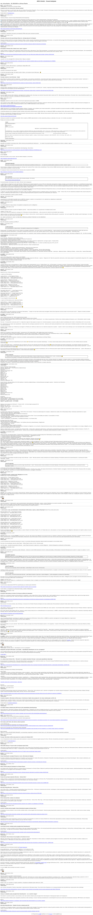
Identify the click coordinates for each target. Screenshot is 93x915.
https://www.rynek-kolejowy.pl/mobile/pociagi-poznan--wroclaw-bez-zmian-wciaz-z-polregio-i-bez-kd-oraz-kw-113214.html (27, 90)
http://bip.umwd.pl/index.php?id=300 (8, 116)
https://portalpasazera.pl (6, 605)
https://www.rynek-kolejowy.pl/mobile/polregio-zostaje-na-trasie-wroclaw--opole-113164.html (21, 82)
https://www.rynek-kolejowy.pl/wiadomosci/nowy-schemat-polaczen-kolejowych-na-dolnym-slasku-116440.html (24, 772)
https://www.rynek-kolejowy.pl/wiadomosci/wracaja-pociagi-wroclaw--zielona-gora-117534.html (21, 793)
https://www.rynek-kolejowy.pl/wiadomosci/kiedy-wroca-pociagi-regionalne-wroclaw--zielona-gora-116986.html (24, 782)
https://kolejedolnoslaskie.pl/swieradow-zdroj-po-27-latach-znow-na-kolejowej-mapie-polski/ (21, 751)
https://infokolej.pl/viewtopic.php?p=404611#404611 (12, 613)
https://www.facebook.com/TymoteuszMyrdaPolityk (11, 28)
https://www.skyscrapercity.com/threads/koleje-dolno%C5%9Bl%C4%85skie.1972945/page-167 (21, 149)
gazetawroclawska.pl (12, 702)
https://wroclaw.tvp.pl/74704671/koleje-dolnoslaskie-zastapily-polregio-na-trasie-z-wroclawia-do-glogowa (23, 761)
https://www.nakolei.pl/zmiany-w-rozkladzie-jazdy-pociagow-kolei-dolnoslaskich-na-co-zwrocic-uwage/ (23, 900)
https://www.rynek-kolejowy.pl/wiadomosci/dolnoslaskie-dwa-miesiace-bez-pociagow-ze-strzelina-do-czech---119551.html (27, 842)
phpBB (39, 913)
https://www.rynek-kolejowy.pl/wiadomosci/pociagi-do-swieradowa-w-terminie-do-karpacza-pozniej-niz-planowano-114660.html (28, 599)
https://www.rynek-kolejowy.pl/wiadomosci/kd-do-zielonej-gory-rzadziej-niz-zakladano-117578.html (22, 803)
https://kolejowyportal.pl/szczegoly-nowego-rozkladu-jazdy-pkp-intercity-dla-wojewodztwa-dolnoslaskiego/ (24, 713)
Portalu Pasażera (23, 847)
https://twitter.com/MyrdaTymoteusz (8, 105)
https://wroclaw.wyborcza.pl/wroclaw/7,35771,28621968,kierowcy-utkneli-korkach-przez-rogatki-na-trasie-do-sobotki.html (27, 725)
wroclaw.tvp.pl (11, 13)
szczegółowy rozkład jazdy (41, 862)
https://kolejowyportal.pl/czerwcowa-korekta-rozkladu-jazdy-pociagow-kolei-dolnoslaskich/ (20, 832)
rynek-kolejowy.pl (12, 740)
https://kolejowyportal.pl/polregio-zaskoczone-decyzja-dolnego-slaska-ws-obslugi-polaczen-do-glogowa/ (23, 43)
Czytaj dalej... (4, 654)
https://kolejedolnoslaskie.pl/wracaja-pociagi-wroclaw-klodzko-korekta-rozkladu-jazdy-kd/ (20, 911)
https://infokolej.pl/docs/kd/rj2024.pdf (9, 158)
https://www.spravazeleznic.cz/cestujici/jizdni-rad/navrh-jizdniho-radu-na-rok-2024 (18, 586)
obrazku (69, 640)
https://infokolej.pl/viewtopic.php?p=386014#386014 (12, 171)
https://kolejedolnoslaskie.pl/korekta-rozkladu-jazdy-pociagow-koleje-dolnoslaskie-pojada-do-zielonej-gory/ (24, 814)
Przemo (50, 913)
